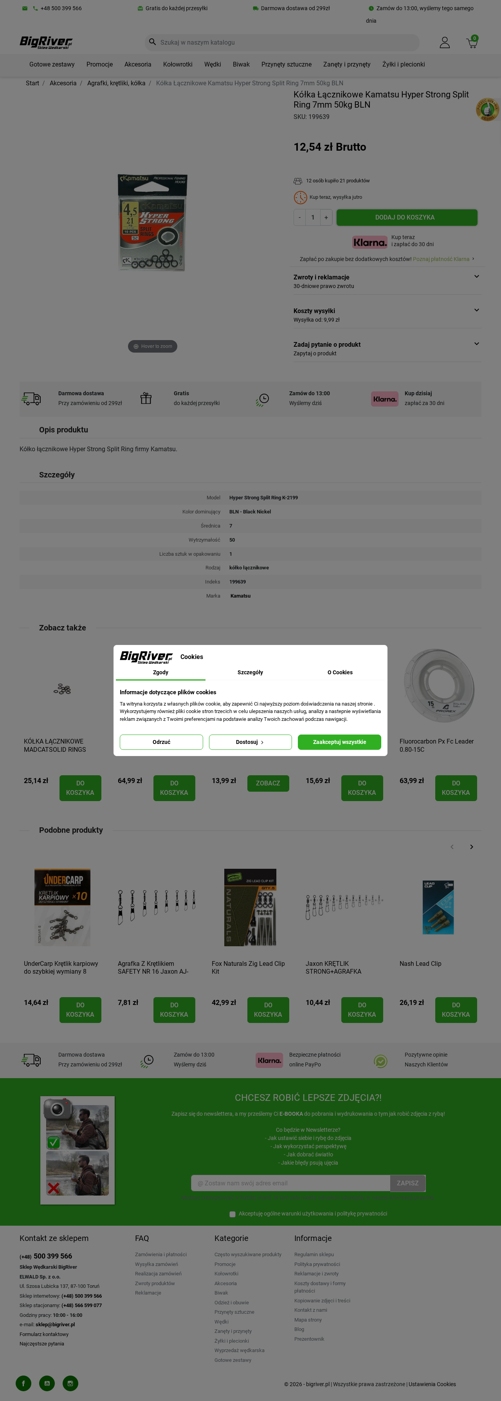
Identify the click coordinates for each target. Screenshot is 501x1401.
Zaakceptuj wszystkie (339, 742)
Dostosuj (247, 742)
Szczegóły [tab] (250, 672)
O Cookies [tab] (340, 672)
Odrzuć (161, 742)
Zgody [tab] (160, 672)
